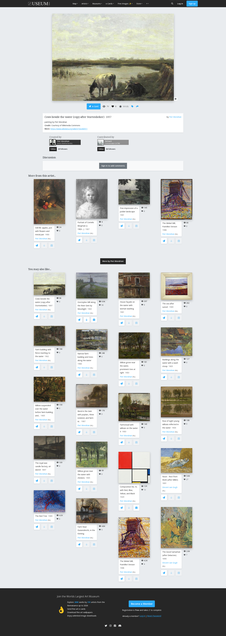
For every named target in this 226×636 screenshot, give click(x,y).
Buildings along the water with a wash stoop (170, 363)
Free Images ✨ (124, 3)
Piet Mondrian (175, 117)
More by (113, 261)
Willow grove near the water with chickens (85, 474)
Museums (96, 3)
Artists (84, 3)
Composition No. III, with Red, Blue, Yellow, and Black (128, 490)
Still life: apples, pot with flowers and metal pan (43, 231)
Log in (180, 3)
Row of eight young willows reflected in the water (170, 424)
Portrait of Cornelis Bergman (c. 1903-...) (86, 225)
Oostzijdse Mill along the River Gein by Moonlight (87, 305)
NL (49, 239)
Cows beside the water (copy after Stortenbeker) (42, 302)
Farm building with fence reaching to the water (43, 353)
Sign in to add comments (113, 165)
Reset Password (154, 616)
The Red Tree (41, 516)
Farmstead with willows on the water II (129, 428)
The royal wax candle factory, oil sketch (42, 466)
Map (75, 3)
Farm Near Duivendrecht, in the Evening (86, 530)
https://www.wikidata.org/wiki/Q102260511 (68, 129)
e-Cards (109, 3)
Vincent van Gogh (169, 487)
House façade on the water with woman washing (127, 305)
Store (138, 3)
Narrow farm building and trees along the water (85, 357)
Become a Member (142, 603)
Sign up (192, 3)
